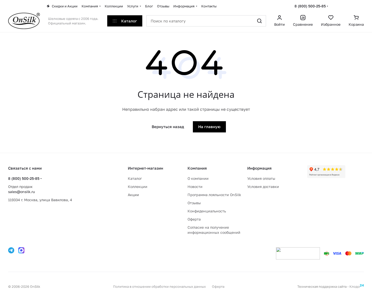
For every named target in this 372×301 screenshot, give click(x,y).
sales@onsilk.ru (21, 191)
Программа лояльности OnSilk (214, 195)
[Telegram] (11, 250)
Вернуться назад (168, 126)
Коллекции (137, 186)
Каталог (135, 178)
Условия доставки (263, 186)
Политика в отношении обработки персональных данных (159, 286)
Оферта (194, 219)
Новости (195, 186)
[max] (21, 250)
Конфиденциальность (207, 211)
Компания (197, 168)
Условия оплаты (261, 178)
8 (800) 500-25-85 (310, 6)
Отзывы (194, 203)
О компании (198, 178)
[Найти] (259, 21)
